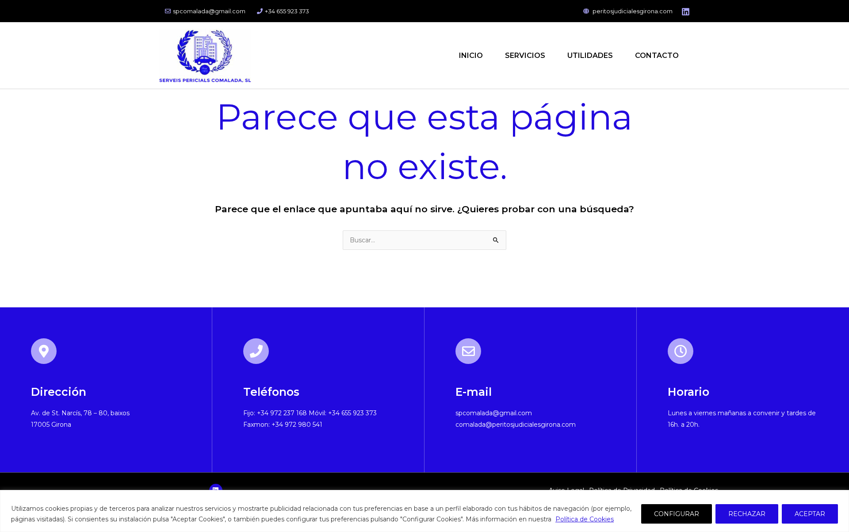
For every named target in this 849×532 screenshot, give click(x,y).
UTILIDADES (590, 55)
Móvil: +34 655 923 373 (343, 413)
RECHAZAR (746, 514)
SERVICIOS (525, 55)
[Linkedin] (685, 12)
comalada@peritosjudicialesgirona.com (515, 425)
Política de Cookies (584, 519)
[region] (424, 511)
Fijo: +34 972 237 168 (275, 413)
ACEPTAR (810, 514)
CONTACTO (657, 55)
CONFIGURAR (676, 514)
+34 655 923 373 (287, 11)
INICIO (471, 55)
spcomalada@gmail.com (209, 11)
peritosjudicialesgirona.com (632, 11)
